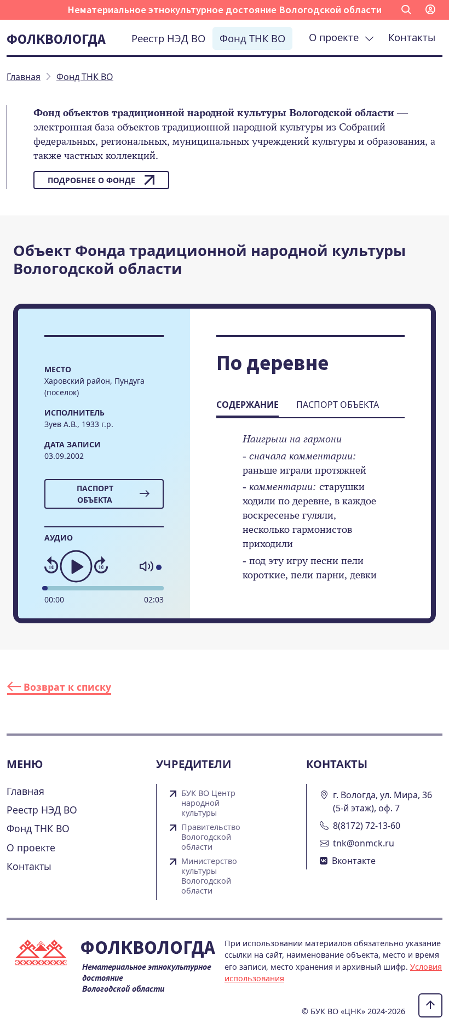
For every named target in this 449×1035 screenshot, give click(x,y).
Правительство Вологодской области (210, 837)
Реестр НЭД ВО (168, 38)
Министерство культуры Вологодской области (209, 876)
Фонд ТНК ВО (252, 38)
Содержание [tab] (247, 405)
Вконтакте (354, 861)
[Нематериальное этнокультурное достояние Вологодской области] (43, 954)
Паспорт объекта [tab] (337, 405)
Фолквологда (56, 39)
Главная (25, 791)
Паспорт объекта (95, 494)
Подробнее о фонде (91, 180)
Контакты (411, 37)
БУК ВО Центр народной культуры (208, 803)
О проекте (336, 37)
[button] (406, 10)
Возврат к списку (66, 686)
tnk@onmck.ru (363, 843)
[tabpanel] (310, 514)
